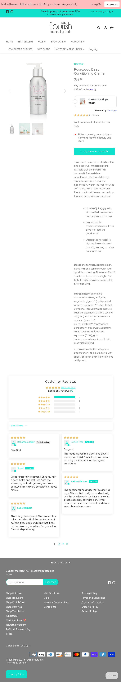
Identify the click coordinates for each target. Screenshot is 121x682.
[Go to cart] (112, 28)
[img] (18, 437)
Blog (46, 597)
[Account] (105, 28)
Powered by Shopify (16, 662)
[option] (37, 90)
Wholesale (12, 615)
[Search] (99, 28)
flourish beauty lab (33, 659)
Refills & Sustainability (18, 629)
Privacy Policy (89, 593)
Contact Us (50, 606)
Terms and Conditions (93, 597)
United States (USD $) (100, 11)
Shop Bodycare (14, 597)
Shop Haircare (14, 593)
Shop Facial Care (15, 602)
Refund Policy (89, 611)
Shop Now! (112, 4)
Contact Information (92, 602)
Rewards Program (16, 624)
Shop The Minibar (15, 611)
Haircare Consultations (56, 602)
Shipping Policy (90, 606)
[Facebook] (7, 11)
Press (9, 633)
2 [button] (59, 543)
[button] (81, 115)
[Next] (61, 91)
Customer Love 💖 (16, 620)
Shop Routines (14, 606)
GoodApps (112, 110)
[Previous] (13, 91)
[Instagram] (11, 11)
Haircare (78, 63)
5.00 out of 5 (68, 387)
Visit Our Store (51, 593)
